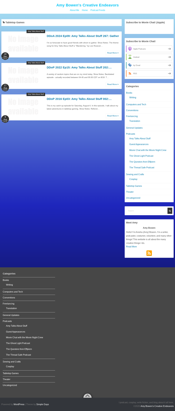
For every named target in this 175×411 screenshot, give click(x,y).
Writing (132, 97)
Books (129, 93)
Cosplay (133, 179)
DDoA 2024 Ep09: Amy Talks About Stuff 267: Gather (83, 35)
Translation (134, 121)
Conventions (132, 110)
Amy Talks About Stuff (36, 31)
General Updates (134, 128)
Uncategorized (133, 198)
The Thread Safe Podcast (141, 167)
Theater (130, 192)
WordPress (19, 404)
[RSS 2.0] (149, 253)
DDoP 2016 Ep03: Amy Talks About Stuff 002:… (79, 98)
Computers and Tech (136, 104)
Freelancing (132, 116)
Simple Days (42, 404)
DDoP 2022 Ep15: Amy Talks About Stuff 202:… (79, 67)
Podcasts (130, 134)
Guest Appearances (138, 144)
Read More (112, 53)
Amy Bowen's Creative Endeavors (87, 5)
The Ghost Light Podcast (141, 156)
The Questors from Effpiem (142, 162)
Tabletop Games (134, 186)
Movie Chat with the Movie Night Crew (147, 150)
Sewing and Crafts (135, 174)
